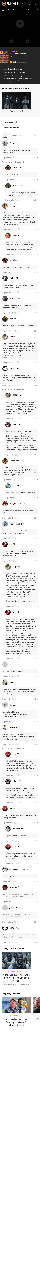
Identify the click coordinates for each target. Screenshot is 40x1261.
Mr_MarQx (18, 828)
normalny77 (15, 927)
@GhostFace (10, 492)
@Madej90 (10, 761)
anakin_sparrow (16, 523)
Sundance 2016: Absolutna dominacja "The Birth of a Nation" (16, 977)
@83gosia (9, 619)
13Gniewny (18, 395)
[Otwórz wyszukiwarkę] (24, 4)
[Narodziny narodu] (4, 57)
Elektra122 (14, 278)
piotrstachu (14, 298)
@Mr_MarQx (11, 854)
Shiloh (12, 682)
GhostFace (14, 460)
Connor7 (13, 143)
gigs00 (12, 544)
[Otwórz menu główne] (36, 4)
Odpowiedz (6, 158)
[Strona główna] (3, 10)
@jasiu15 (9, 788)
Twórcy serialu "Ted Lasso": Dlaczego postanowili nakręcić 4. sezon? (16, 1022)
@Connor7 (10, 174)
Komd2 (12, 705)
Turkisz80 (17, 185)
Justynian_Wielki (17, 503)
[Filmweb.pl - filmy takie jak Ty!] (10, 3)
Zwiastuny (31, 10)
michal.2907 (15, 368)
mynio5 (12, 318)
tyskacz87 (14, 727)
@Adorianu (10, 193)
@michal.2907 (11, 402)
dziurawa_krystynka (18, 869)
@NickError (10, 242)
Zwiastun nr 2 (16, 111)
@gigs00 (9, 574)
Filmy (9, 10)
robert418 (14, 887)
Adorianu (17, 167)
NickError (13, 205)
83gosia (13, 336)
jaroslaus (13, 907)
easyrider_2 (18, 235)
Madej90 (17, 424)
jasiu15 (16, 754)
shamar (16, 485)
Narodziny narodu (19, 10)
